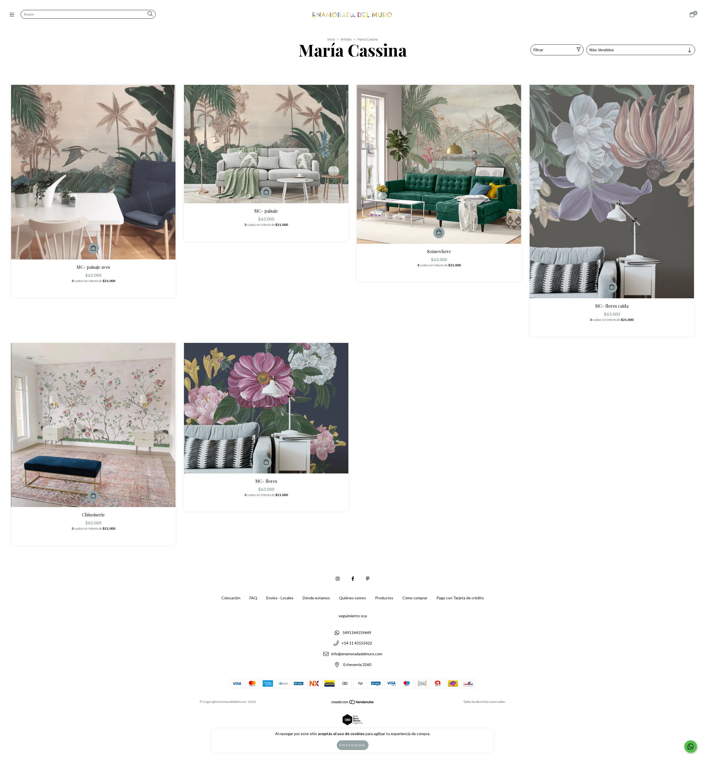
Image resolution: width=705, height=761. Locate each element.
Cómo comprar (414, 597)
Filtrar (538, 49)
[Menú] (13, 14)
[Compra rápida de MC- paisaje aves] (93, 248)
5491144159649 (357, 632)
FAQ (253, 597)
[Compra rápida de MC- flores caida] (611, 287)
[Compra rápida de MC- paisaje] (266, 192)
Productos (384, 597)
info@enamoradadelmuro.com (356, 653)
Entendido (353, 745)
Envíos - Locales (280, 597)
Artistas (346, 39)
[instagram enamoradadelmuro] (337, 578)
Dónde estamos (316, 597)
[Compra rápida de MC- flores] (266, 462)
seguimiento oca (352, 615)
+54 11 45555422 (356, 643)
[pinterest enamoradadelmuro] (367, 578)
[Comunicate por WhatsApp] (690, 746)
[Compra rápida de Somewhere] (438, 232)
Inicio (331, 39)
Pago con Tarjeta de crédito (460, 597)
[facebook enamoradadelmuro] (353, 578)
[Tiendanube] (353, 703)
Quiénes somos (352, 597)
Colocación (230, 597)
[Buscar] (150, 14)
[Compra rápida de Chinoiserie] (93, 496)
